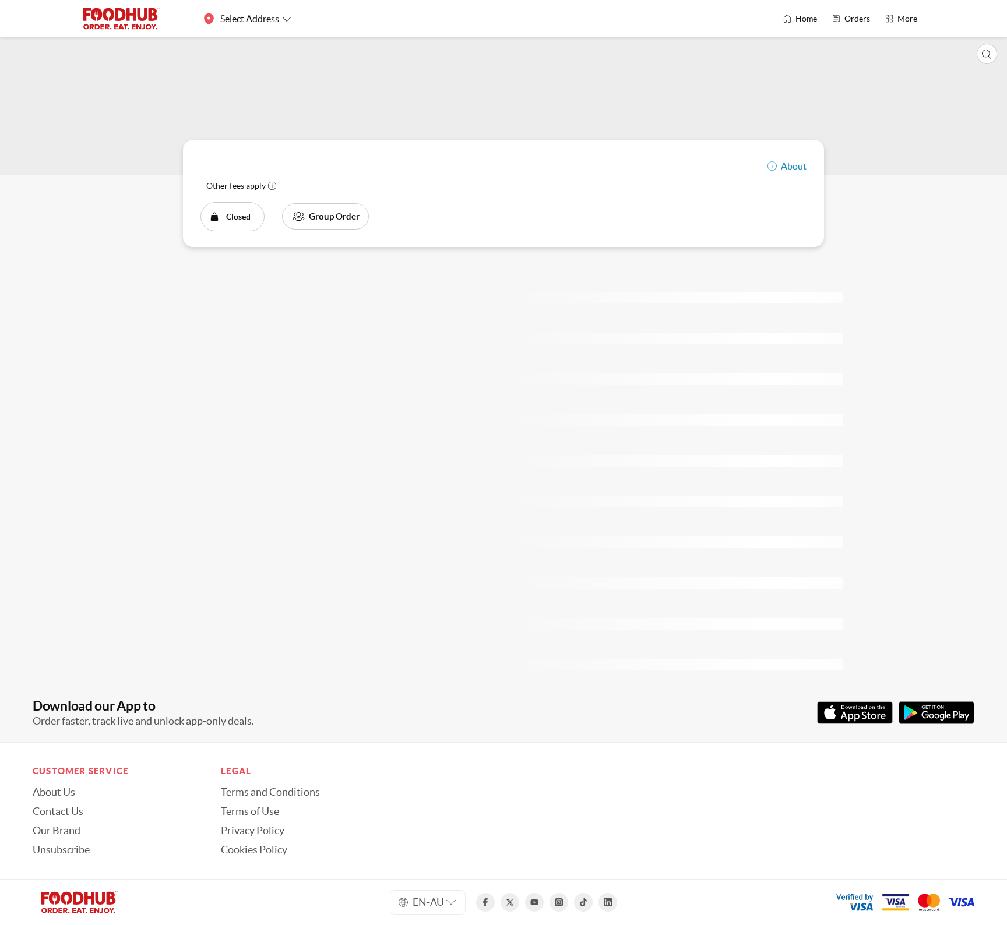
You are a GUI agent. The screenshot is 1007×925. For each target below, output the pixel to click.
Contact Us (58, 811)
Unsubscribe (61, 850)
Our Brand (56, 830)
